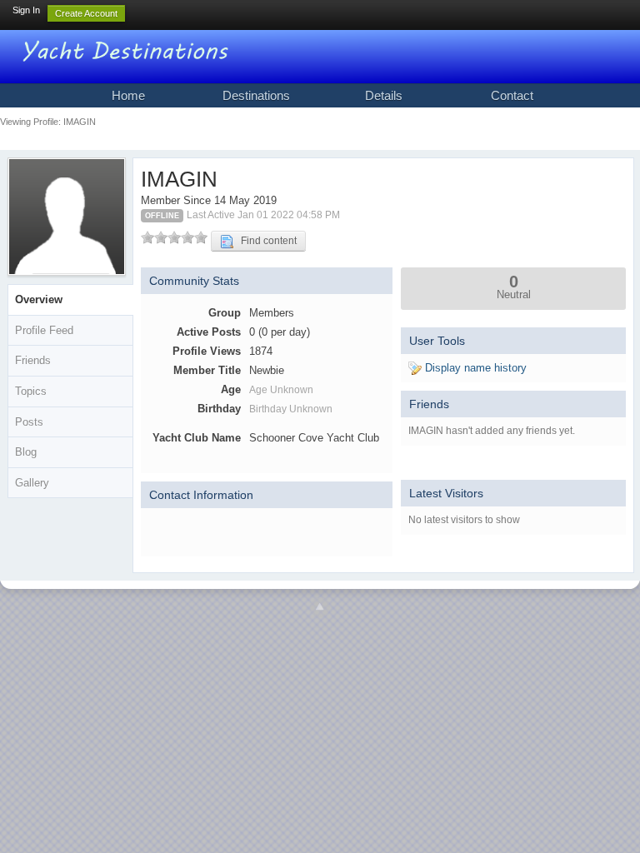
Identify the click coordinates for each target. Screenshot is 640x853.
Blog (26, 452)
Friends (33, 360)
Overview (38, 299)
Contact (512, 95)
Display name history (474, 368)
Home (128, 95)
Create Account (86, 13)
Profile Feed (44, 330)
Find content (265, 241)
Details (383, 95)
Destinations (256, 95)
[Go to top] (320, 607)
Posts (29, 422)
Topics (31, 391)
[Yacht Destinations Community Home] (128, 49)
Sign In (26, 10)
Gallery (32, 482)
